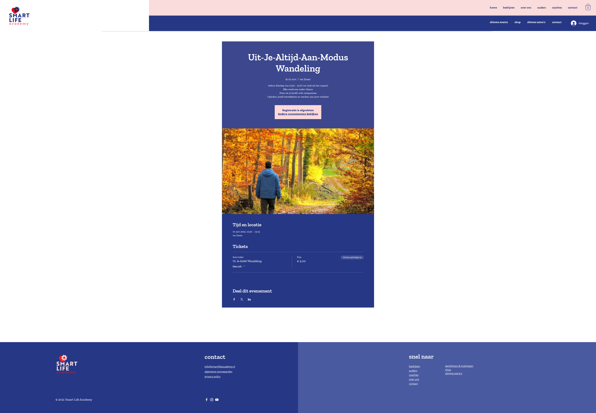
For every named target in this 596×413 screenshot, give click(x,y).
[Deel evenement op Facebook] (234, 299)
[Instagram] (212, 400)
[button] (588, 7)
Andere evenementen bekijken (298, 114)
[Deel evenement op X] (241, 299)
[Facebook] (207, 400)
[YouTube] (217, 400)
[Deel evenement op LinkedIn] (249, 299)
